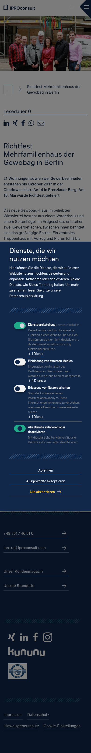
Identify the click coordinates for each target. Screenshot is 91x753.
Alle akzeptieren (42, 492)
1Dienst (35, 353)
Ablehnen (45, 470)
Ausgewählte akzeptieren (45, 481)
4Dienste (37, 380)
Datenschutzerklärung (26, 296)
